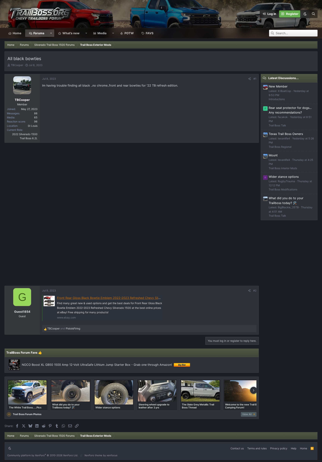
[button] (305, 14)
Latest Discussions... (283, 78)
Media (101, 33)
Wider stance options (107, 407)
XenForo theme (93, 455)
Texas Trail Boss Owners (286, 134)
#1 (254, 78)
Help (293, 448)
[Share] (249, 78)
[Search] (313, 14)
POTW (129, 33)
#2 (254, 290)
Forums (38, 33)
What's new (71, 33)
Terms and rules (257, 448)
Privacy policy (278, 448)
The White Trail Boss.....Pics (25, 407)
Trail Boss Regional (280, 146)
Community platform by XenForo (42, 455)
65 (35, 117)
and (63, 328)
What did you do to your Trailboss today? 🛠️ (66, 406)
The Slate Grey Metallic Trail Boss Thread (198, 406)
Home (17, 33)
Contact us (237, 448)
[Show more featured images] (253, 390)
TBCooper (17, 65)
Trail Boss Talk (277, 125)
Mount (273, 155)
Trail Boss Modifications (283, 189)
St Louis (32, 125)
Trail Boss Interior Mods (283, 168)
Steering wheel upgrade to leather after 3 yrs (154, 406)
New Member (278, 86)
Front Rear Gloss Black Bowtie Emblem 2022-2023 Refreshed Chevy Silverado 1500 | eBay (121, 298)
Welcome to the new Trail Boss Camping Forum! (243, 406)
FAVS (149, 33)
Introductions (277, 99)
